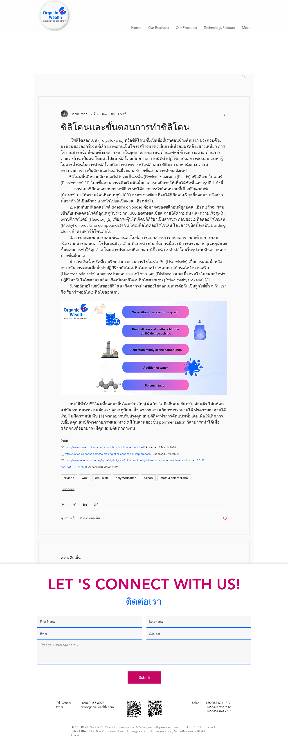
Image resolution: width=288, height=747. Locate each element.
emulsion (101, 478)
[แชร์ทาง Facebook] (63, 504)
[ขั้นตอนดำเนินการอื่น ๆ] (224, 114)
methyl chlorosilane (174, 478)
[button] (158, 27)
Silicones (68, 489)
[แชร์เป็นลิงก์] (96, 504)
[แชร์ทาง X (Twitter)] (74, 504)
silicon (148, 478)
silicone (69, 478)
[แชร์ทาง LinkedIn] (85, 504)
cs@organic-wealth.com (97, 707)
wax (85, 478)
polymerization (126, 478)
